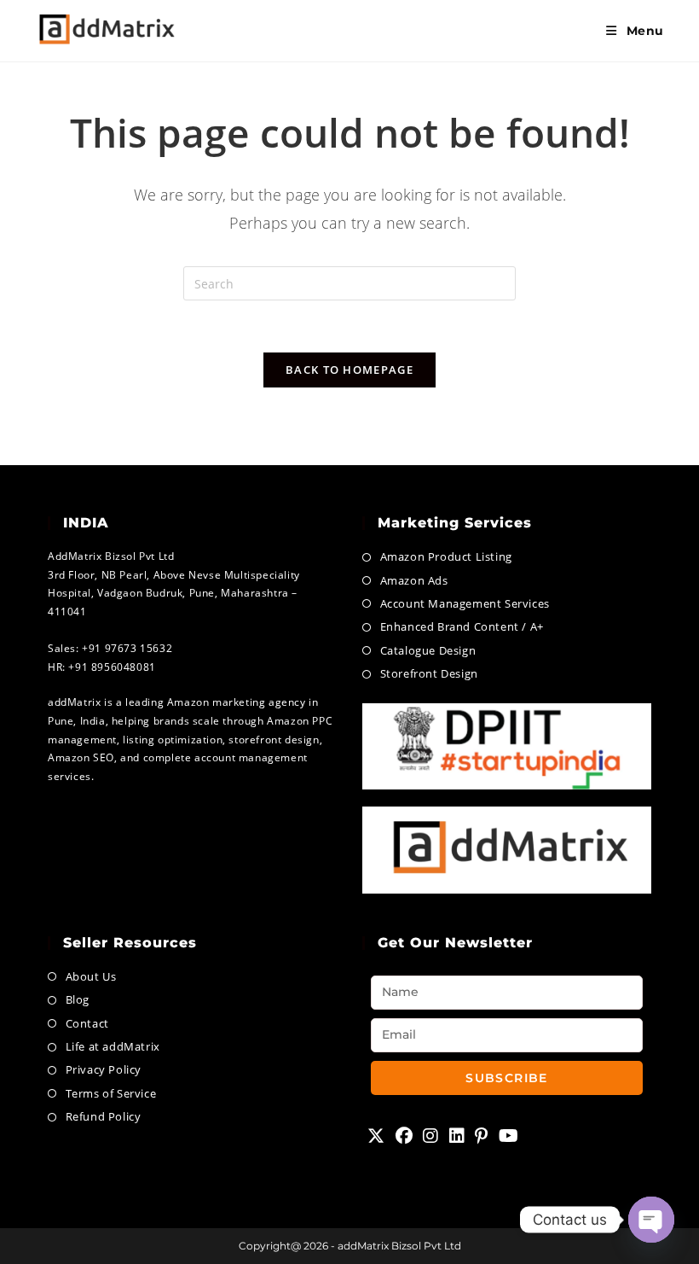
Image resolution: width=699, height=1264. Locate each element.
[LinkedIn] (457, 1136)
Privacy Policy (104, 1069)
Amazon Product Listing (446, 556)
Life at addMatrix (113, 1046)
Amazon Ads (414, 580)
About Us (91, 976)
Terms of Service (111, 1093)
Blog (78, 999)
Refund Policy (103, 1116)
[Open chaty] (651, 1220)
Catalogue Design (428, 650)
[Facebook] (404, 1136)
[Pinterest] (481, 1136)
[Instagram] (431, 1136)
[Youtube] (509, 1136)
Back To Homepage (349, 369)
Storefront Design (429, 673)
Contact (87, 1023)
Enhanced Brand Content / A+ (462, 626)
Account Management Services (465, 603)
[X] (376, 1136)
